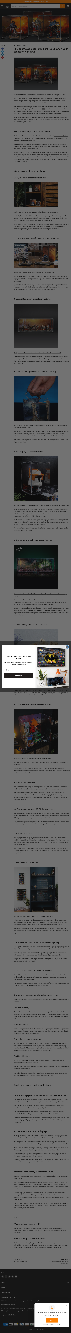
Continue (18, 675)
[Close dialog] (67, 646)
